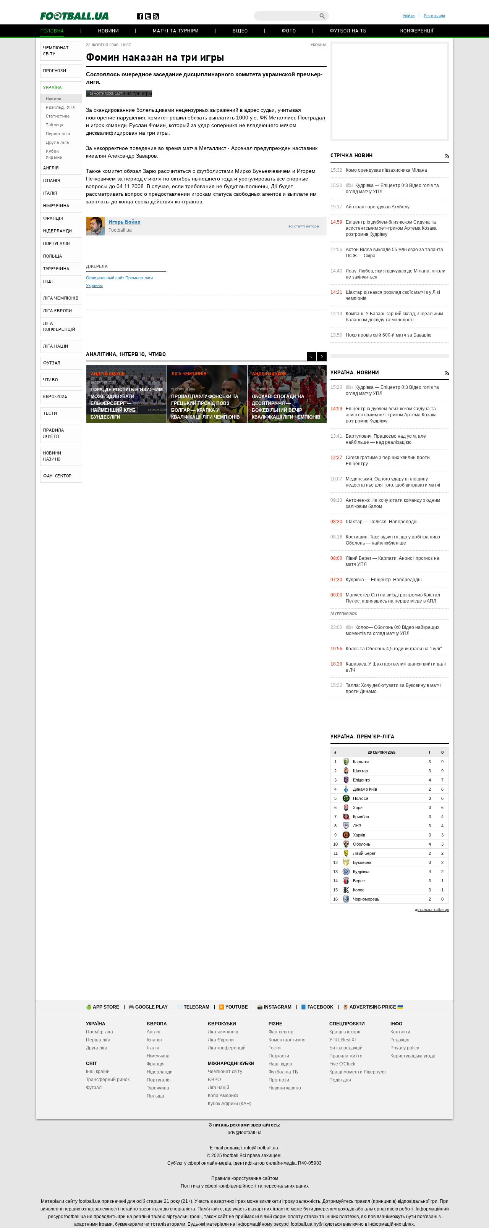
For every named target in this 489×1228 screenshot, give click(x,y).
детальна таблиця (432, 909)
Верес (359, 880)
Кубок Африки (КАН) (229, 1103)
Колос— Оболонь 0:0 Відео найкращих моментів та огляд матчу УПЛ (392, 630)
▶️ (233, 1007)
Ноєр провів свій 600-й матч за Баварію (388, 335)
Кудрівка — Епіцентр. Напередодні (384, 579)
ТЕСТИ (50, 413)
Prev (311, 356)
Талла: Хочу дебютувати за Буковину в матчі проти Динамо (394, 688)
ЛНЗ (357, 826)
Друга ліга (57, 142)
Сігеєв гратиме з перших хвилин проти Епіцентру (388, 460)
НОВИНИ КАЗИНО (52, 456)
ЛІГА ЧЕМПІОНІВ (61, 298)
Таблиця (55, 125)
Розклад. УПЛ (60, 107)
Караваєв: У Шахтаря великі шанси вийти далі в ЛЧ (396, 667)
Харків (359, 835)
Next (322, 356)
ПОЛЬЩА (52, 256)
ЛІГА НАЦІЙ (55, 346)
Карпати (361, 761)
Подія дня (340, 1080)
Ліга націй (218, 1087)
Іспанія (154, 1040)
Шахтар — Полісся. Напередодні (382, 521)
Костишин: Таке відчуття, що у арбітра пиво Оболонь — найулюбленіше (393, 540)
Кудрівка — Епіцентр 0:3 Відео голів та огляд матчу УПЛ (392, 188)
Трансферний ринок (108, 1079)
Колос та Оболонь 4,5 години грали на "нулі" (394, 648)
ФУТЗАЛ (51, 363)
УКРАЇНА (52, 87)
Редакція (400, 1040)
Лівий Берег (364, 853)
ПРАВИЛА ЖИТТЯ (53, 433)
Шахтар (360, 771)
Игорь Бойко (124, 222)
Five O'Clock (342, 1064)
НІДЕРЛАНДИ (57, 231)
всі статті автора (303, 226)
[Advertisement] (389, 91)
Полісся (360, 798)
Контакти (400, 1032)
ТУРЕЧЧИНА (56, 269)
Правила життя (346, 1056)
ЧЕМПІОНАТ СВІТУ (55, 51)
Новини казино (285, 1088)
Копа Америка (223, 1095)
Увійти (409, 15)
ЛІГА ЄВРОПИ (57, 311)
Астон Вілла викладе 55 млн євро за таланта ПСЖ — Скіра (394, 252)
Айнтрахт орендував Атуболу (378, 207)
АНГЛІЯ (51, 168)
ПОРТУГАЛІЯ (56, 244)
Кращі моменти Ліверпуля (357, 1072)
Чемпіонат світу (225, 1071)
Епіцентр (361, 780)
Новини (108, 31)
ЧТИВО (50, 380)
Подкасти (279, 1056)
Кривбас (361, 816)
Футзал (94, 1087)
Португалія (159, 1080)
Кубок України (54, 154)
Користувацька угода (413, 1056)
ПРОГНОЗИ (54, 71)
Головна (52, 31)
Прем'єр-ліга (99, 1032)
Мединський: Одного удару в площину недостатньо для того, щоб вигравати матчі (393, 482)
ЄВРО (214, 1079)
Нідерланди (160, 1072)
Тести (275, 1048)
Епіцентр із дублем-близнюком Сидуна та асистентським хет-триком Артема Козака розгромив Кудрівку (391, 228)
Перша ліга (58, 134)
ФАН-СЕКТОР (57, 476)
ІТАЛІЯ (50, 193)
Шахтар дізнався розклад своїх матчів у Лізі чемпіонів (393, 295)
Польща (155, 1096)
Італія (153, 1048)
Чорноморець (366, 899)
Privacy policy (404, 1048)
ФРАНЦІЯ (53, 218)
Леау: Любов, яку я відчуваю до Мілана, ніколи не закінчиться (395, 274)
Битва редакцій (346, 1048)
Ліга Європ (219, 1040)
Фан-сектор (281, 1032)
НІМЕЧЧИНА (56, 206)
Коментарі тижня (287, 1040)
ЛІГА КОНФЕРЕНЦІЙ (59, 326)
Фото (289, 31)
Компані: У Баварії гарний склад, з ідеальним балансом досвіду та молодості (394, 316)
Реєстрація (434, 15)
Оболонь (361, 844)
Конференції (417, 31)
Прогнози (279, 1080)
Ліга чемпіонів (223, 1032)
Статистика (58, 116)
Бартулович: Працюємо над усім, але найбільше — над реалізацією (386, 439)
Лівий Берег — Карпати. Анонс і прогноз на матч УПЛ (392, 561)
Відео (240, 31)
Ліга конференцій (227, 1048)
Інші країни (98, 1071)
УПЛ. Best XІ (342, 1040)
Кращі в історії (344, 1032)
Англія (153, 1032)
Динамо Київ (365, 789)
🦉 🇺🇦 (373, 1007)
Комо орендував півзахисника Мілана (386, 170)
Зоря (358, 807)
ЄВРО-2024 (55, 397)
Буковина (362, 862)
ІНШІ (48, 281)
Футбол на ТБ (348, 31)
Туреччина (158, 1088)
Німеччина (158, 1056)
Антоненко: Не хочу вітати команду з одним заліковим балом (393, 503)
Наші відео (280, 1064)
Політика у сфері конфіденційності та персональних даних (245, 1186)
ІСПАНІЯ (51, 181)
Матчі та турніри (176, 31)
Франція (156, 1064)
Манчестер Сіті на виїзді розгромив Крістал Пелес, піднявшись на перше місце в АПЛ (393, 598)
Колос (358, 890)
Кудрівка (361, 871)
